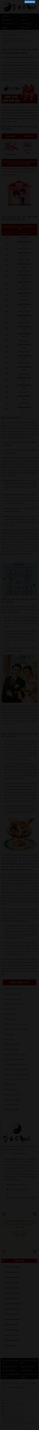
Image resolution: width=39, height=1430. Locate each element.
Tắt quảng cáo (30, 2)
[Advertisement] (19, 34)
